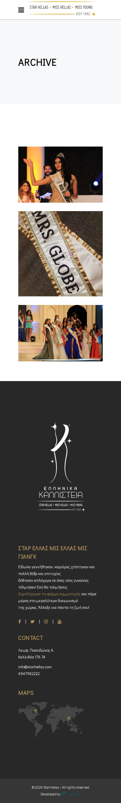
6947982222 (29, 673)
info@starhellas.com (35, 666)
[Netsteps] (71, 794)
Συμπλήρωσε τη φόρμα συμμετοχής (49, 593)
